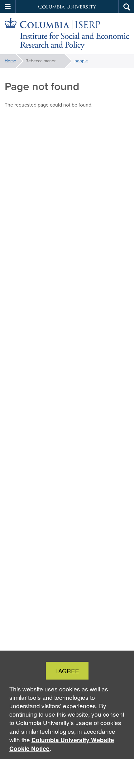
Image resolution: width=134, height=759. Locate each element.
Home (10, 61)
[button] (8, 6)
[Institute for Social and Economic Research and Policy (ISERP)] (67, 34)
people (81, 61)
